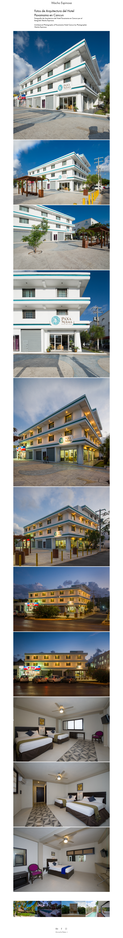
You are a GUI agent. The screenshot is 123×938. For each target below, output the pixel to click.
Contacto (32, 4)
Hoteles (27, 2)
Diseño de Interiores (20, 4)
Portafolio (7, 2)
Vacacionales (8, 4)
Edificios (20, 2)
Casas (14, 2)
